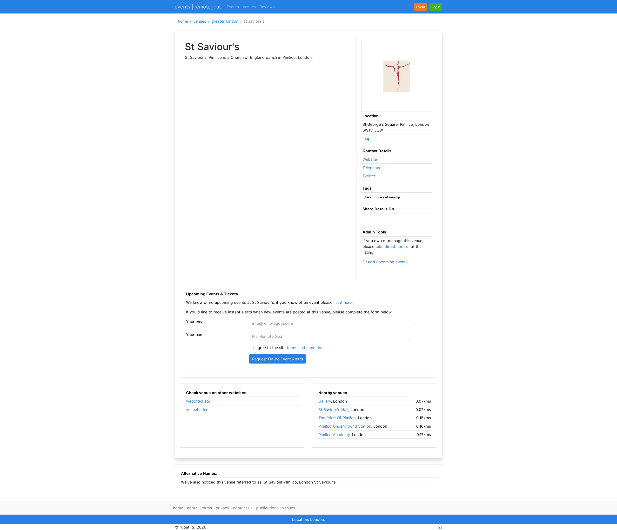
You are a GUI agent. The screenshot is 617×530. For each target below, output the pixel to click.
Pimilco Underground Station (344, 426)
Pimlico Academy (334, 434)
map (366, 138)
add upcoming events (388, 261)
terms (206, 507)
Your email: (196, 321)
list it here (343, 302)
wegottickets (198, 401)
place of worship (388, 197)
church (368, 197)
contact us (242, 507)
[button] (435, 7)
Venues (249, 6)
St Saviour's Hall (333, 409)
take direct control (392, 246)
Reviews (267, 6)
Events (233, 6)
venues (199, 21)
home (183, 21)
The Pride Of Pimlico (337, 417)
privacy (222, 507)
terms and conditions (306, 347)
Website (369, 159)
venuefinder (197, 409)
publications (267, 507)
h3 (440, 527)
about (192, 507)
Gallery (324, 401)
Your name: (196, 334)
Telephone (371, 167)
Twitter (368, 175)
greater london (224, 21)
